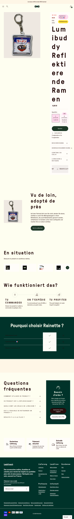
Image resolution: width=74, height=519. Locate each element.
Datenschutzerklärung (24, 502)
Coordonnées (37, 505)
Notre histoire (53, 467)
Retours (40, 470)
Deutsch (66, 517)
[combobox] (67, 517)
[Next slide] (37, 35)
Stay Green (53, 479)
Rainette (39, 513)
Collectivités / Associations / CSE (41, 492)
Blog (62, 474)
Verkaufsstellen (65, 477)
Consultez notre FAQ (58, 417)
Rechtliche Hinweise (55, 487)
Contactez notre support (58, 410)
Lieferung (40, 467)
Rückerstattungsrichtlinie (10, 502)
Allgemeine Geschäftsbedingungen (13, 505)
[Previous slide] (6, 35)
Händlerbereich (42, 487)
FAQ (62, 467)
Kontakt (63, 470)
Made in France (54, 475)
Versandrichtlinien (48, 502)
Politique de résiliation (47, 505)
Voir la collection (38, 228)
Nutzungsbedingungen (37, 502)
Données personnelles (55, 490)
